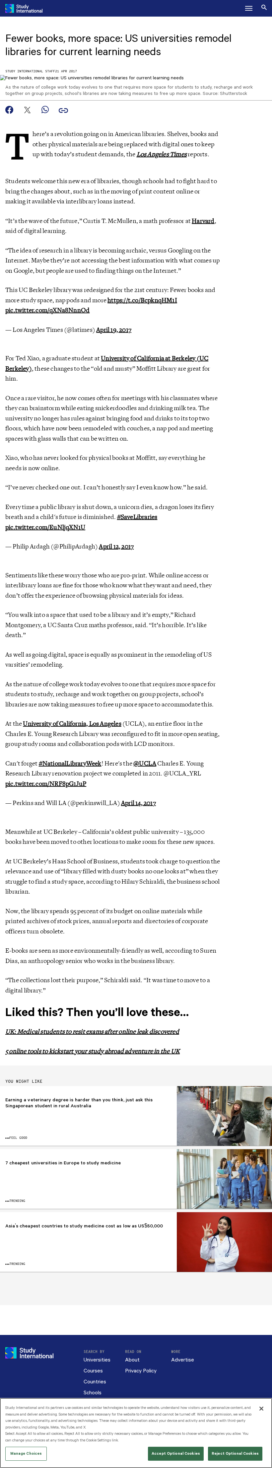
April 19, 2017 (113, 330)
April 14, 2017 (138, 803)
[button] (248, 8)
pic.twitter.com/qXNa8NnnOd (47, 310)
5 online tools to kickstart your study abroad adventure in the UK (92, 1051)
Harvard (203, 221)
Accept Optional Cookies (176, 1453)
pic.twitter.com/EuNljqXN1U (45, 527)
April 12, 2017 (116, 546)
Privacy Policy (141, 1371)
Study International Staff (30, 71)
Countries (95, 1382)
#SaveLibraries (137, 517)
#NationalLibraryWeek (70, 764)
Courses (93, 1371)
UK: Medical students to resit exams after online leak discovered (92, 1032)
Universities (97, 1360)
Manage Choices (26, 1453)
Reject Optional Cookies (235, 1453)
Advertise (182, 1360)
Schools (93, 1393)
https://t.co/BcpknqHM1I (142, 300)
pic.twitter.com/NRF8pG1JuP (45, 784)
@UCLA (144, 764)
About (132, 1360)
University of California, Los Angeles (72, 724)
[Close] (261, 1408)
